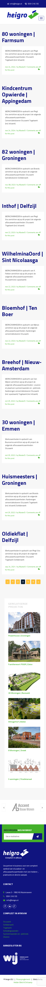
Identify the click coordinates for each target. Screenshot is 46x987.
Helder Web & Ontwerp (23, 982)
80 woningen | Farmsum (18, 37)
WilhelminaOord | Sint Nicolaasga (22, 256)
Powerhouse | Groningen (19, 635)
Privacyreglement (23, 979)
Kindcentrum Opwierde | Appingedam (17, 94)
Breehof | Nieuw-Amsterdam (22, 365)
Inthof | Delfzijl (19, 206)
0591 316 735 (33, 3)
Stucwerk (7, 921)
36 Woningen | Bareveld (19, 693)
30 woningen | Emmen (18, 425)
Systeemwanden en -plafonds (15, 933)
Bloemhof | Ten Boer (19, 311)
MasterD (22, 67)
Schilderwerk (8, 924)
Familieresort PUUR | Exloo (20, 664)
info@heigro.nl (16, 3)
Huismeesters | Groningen (19, 479)
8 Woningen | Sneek (17, 750)
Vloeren (6, 936)
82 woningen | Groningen (18, 155)
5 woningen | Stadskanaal (20, 779)
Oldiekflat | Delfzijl (15, 536)
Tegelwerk (7, 927)
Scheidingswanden (10, 930)
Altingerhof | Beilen (17, 721)
